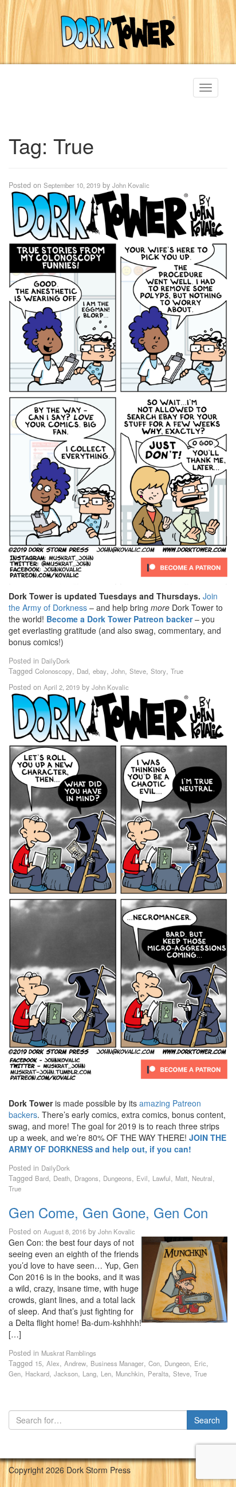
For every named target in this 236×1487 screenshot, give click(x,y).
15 (38, 1363)
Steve (137, 671)
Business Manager (117, 1363)
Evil (142, 1178)
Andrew (75, 1363)
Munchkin (129, 1373)
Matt (181, 1178)
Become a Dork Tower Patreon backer (119, 619)
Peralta (158, 1373)
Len (106, 1373)
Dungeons (117, 1178)
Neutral (202, 1178)
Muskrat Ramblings (68, 1352)
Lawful (161, 1178)
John (118, 671)
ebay (100, 671)
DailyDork (55, 660)
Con (154, 1363)
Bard (42, 1178)
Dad (82, 671)
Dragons (86, 1178)
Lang (89, 1373)
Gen (15, 1373)
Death (61, 1178)
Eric (200, 1363)
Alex (53, 1363)
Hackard (37, 1373)
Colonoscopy (53, 671)
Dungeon (177, 1363)
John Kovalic (131, 185)
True (177, 671)
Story (158, 671)
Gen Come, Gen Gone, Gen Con (108, 1212)
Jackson (66, 1373)
